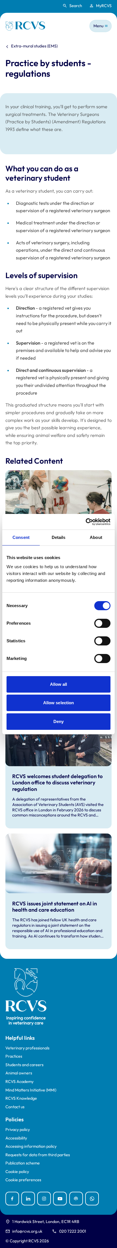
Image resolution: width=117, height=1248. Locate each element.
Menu (98, 25)
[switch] (102, 623)
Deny (58, 721)
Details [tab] (59, 537)
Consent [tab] (21, 537)
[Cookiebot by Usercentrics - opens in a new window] (85, 522)
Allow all (58, 684)
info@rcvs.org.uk (27, 1231)
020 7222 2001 (72, 1231)
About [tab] (96, 537)
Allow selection (58, 702)
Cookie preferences (23, 1180)
